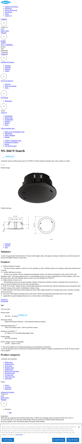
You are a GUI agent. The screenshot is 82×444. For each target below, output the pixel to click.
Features (7, 245)
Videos (7, 71)
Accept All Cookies (58, 440)
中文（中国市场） (7, 45)
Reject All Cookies (73, 440)
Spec (6, 247)
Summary (8, 244)
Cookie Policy (19, 434)
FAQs (7, 88)
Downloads (4, 97)
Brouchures (8, 101)
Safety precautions (10, 86)
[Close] (79, 427)
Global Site (4, 54)
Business (7, 121)
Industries (8, 67)
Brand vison (8, 118)
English (3, 41)
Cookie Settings (7, 440)
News (6, 125)
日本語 (3, 43)
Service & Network (7, 81)
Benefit (7, 137)
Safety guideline (10, 135)
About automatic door (8, 128)
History (7, 123)
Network (7, 84)
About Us (4, 112)
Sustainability (9, 119)
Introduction (8, 116)
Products (7, 69)
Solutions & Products (7, 62)
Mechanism (8, 133)
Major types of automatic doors (14, 132)
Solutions (8, 65)
